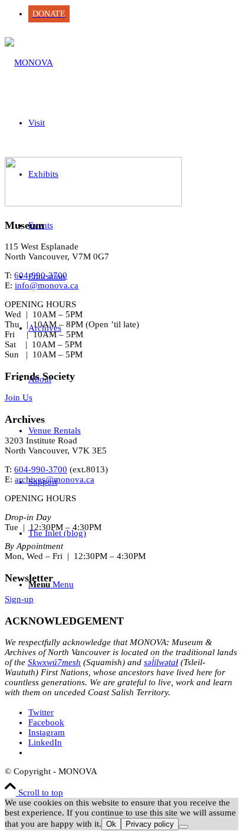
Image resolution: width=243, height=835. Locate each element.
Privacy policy (150, 824)
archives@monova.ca (54, 479)
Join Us (18, 397)
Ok (111, 824)
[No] (183, 827)
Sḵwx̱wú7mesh (54, 662)
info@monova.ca (46, 285)
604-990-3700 (40, 275)
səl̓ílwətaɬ (161, 662)
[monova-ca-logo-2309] (29, 62)
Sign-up (19, 599)
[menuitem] (133, 14)
